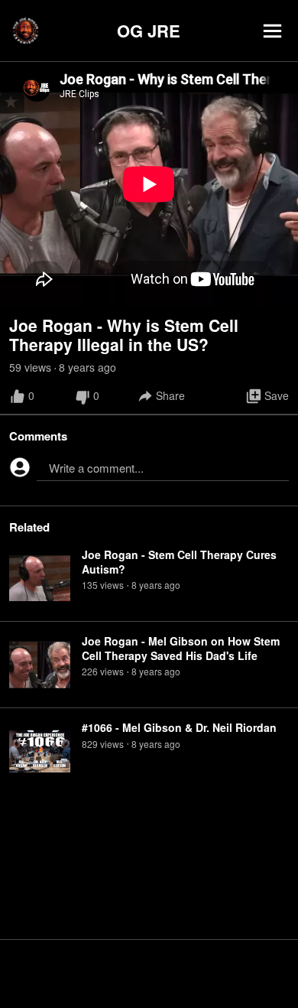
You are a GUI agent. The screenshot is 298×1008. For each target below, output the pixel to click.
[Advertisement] (149, 973)
